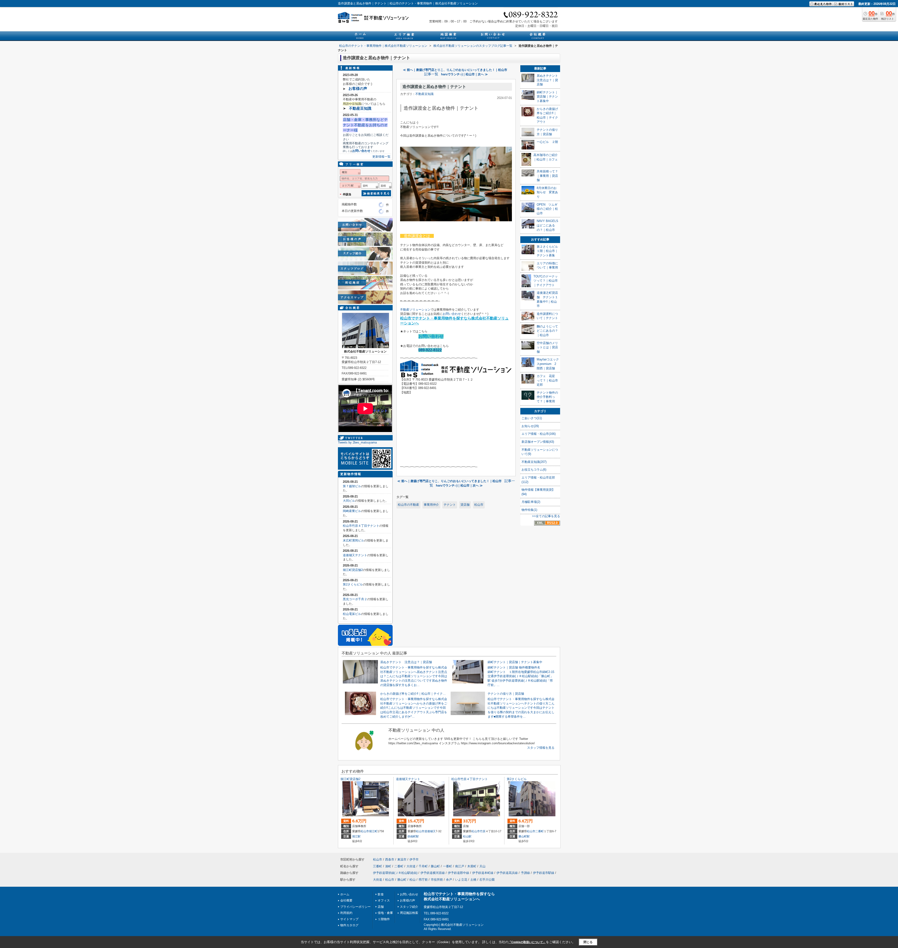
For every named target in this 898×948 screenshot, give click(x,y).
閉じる (588, 942)
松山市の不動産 (408, 504)
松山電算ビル (352, 614)
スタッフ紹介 (409, 906)
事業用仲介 (431, 504)
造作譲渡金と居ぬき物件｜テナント (434, 86)
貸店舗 (465, 504)
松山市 (478, 504)
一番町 (447, 866)
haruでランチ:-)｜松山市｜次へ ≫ (464, 74)
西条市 (389, 859)
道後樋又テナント (355, 555)
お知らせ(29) (530, 426)
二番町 (539, 831)
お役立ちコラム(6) (533, 469)
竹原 (482, 831)
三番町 (377, 866)
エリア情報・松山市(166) (538, 434)
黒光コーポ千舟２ (355, 599)
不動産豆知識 (424, 94)
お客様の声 (357, 89)
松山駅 (467, 836)
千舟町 (423, 866)
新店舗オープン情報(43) (537, 441)
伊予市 (414, 859)
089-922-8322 (430, 350)
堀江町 (373, 831)
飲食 (381, 894)
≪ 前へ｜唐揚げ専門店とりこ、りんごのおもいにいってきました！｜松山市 (455, 70)
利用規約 (346, 913)
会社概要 (346, 900)
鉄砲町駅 (413, 836)
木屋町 (471, 866)
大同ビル (349, 500)
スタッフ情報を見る (540, 747)
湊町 (388, 866)
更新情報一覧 (381, 156)
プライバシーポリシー (355, 906)
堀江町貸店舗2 (353, 570)
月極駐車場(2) (530, 502)
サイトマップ (349, 919)
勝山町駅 (524, 836)
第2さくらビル (353, 584)
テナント (450, 504)
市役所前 (437, 879)
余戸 (449, 879)
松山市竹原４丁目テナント (361, 525)
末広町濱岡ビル (353, 540)
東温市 (401, 859)
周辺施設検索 (409, 913)
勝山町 (435, 866)
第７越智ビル (352, 486)
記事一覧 (431, 74)
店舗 (381, 906)
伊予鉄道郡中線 (458, 873)
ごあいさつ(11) (531, 418)
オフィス (384, 900)
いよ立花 (461, 879)
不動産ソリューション (415, 309)
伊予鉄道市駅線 (543, 873)
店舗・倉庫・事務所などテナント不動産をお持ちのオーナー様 (365, 125)
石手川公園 (487, 879)
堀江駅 (356, 836)
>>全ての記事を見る (546, 516)
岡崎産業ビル (352, 511)
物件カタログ (349, 925)
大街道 (411, 866)
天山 (482, 866)
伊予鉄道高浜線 (507, 873)
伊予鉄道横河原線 (432, 873)
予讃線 (525, 873)
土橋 (473, 879)
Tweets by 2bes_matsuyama (357, 442)
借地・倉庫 (385, 913)
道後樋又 (430, 831)
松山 (412, 879)
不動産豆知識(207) (534, 462)
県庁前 (423, 879)
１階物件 (384, 919)
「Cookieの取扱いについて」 (527, 942)
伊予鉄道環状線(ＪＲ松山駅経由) (395, 873)
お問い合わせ (452, 314)
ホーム (344, 894)
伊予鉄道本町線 (482, 873)
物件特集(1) (529, 510)
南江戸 (459, 866)
